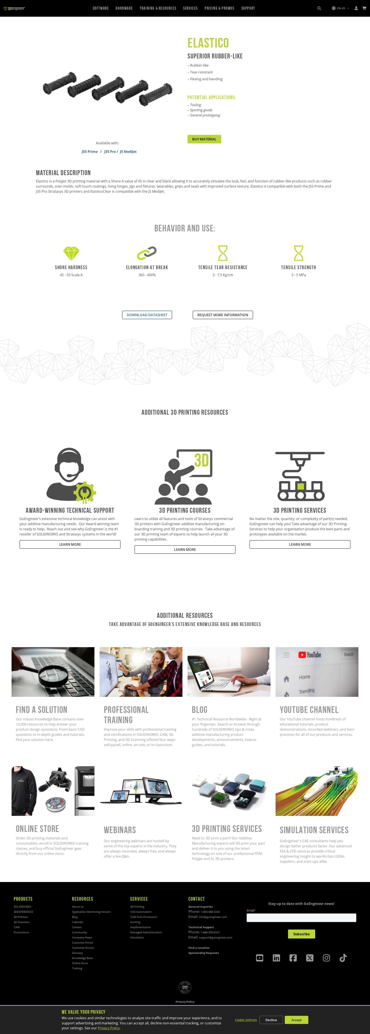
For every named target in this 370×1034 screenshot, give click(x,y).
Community (79, 932)
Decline (271, 1020)
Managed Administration (146, 932)
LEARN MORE (70, 544)
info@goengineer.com (213, 917)
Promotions (21, 932)
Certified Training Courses (121, 649)
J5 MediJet (128, 151)
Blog (191, 649)
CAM (17, 927)
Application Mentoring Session (91, 912)
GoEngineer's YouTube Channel (301, 649)
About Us (78, 907)
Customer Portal (82, 943)
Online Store (22, 768)
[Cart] (364, 8)
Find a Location (199, 948)
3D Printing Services (204, 768)
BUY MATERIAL (204, 139)
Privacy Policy (109, 1028)
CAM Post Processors (143, 917)
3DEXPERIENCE (23, 912)
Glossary (77, 953)
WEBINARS (108, 768)
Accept (296, 1020)
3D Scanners (21, 922)
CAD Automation (141, 912)
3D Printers (21, 917)
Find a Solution (24, 649)
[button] (340, 8)
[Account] (356, 8)
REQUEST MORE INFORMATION (222, 315)
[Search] (319, 8)
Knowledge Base (82, 958)
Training (77, 968)
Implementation (140, 927)
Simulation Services (291, 768)
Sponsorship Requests (203, 953)
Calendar (77, 922)
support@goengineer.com (215, 937)
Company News (82, 937)
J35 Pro (110, 151)
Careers (77, 927)
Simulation (137, 937)
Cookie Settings (246, 1020)
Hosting (135, 922)
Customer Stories (83, 948)
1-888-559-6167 (210, 932)
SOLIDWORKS (22, 907)
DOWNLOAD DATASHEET (147, 315)
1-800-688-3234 (210, 912)
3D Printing (137, 907)
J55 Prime (90, 151)
